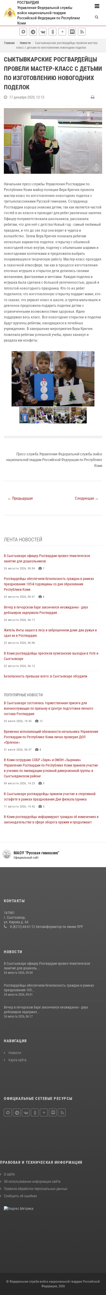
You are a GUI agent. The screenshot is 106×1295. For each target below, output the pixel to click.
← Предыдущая (20, 498)
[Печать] (93, 97)
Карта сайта (17, 1060)
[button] (97, 356)
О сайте (9, 1174)
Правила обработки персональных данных (35, 1189)
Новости (14, 1053)
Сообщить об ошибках (20, 1196)
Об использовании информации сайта (32, 1181)
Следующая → (87, 498)
